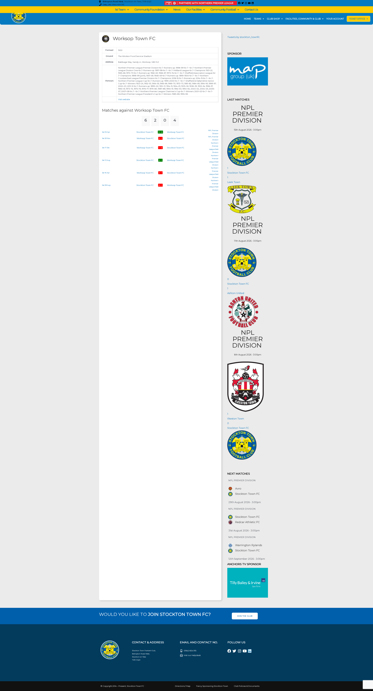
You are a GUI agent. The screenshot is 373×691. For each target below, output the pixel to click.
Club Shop (273, 19)
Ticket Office (357, 19)
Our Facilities (194, 9)
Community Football (223, 9)
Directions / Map (182, 686)
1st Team (120, 9)
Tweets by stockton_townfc (243, 37)
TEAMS (257, 19)
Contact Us (251, 9)
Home (247, 19)
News (176, 9)
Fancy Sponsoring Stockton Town (212, 686)
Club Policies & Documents (246, 686)
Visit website (124, 99)
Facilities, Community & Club (303, 19)
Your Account (335, 19)
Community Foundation (149, 9)
